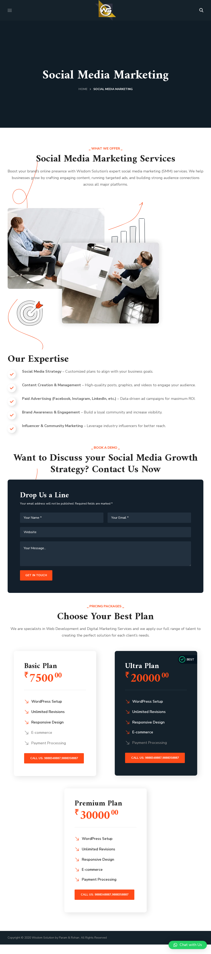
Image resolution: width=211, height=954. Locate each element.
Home (83, 89)
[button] (201, 10)
